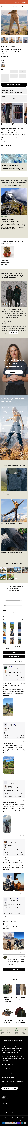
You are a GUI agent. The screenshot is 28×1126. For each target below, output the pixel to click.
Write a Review (17, 657)
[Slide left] (10, 233)
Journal (9, 1117)
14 (15, 76)
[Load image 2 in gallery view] (11, 40)
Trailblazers (23, 1117)
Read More (14, 332)
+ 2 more (21, 889)
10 (24, 72)
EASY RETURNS (24, 2)
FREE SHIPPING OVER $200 (6, 2)
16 (24, 76)
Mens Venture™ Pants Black (14, 904)
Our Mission (10, 1120)
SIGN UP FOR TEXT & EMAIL (9, 1088)
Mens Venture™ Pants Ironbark (15, 730)
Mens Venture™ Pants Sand (14, 672)
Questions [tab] (19, 648)
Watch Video (13, 372)
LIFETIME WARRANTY (16, 2)
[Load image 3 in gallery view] (19, 40)
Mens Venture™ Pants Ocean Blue (16, 846)
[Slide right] (17, 233)
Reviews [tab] (8, 648)
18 (7, 80)
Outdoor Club (15, 1117)
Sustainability (17, 1120)
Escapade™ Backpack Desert (6, 261)
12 (7, 76)
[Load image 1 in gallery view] (4, 40)
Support (4, 1117)
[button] (1, 6)
